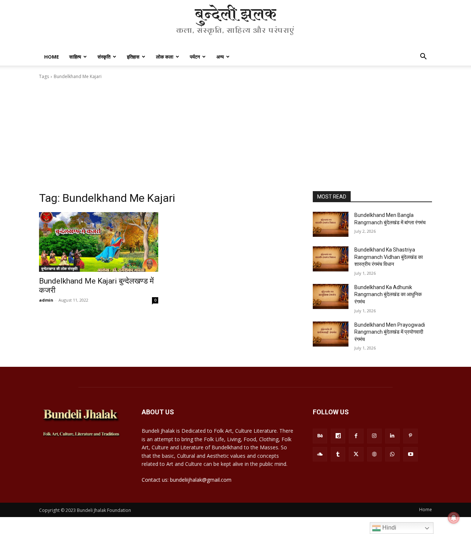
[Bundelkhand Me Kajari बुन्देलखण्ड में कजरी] (98, 242)
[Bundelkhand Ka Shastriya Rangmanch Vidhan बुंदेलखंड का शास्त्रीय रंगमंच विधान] (330, 258)
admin (46, 300)
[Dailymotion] (338, 436)
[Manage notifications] (454, 518)
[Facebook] (356, 436)
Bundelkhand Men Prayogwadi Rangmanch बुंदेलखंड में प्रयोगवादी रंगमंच (389, 332)
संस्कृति (104, 56)
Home (51, 56)
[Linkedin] (392, 436)
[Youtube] (410, 454)
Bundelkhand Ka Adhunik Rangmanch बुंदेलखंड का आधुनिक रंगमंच (388, 294)
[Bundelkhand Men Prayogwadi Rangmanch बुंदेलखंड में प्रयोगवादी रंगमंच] (330, 334)
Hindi (388, 527)
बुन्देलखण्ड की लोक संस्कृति (59, 268)
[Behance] (320, 436)
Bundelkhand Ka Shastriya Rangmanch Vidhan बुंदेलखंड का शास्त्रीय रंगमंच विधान (388, 257)
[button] (423, 57)
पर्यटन (195, 56)
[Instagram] (374, 436)
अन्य (220, 56)
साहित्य (75, 56)
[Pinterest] (410, 436)
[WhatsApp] (392, 454)
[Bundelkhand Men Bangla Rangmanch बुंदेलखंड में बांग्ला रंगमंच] (330, 224)
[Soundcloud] (320, 454)
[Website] (374, 454)
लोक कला (164, 56)
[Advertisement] (235, 135)
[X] (356, 454)
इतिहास (133, 56)
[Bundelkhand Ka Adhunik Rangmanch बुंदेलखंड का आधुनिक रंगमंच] (330, 296)
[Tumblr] (338, 454)
